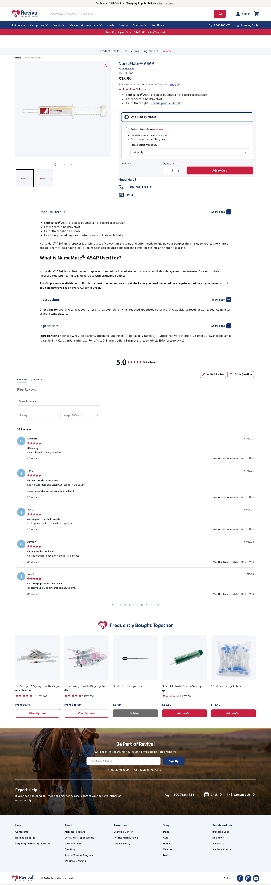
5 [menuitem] (137, 605)
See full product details (166, 103)
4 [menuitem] (133, 605)
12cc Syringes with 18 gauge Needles (85, 688)
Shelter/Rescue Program (79, 855)
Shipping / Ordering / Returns (32, 843)
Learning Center (123, 832)
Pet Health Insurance (126, 837)
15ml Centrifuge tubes (226, 686)
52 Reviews (40, 696)
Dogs (166, 832)
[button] (256, 14)
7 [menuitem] (146, 605)
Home (18, 57)
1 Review (185, 696)
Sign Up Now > (166, 3)
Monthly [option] (138, 152)
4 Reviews (88, 696)
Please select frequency (144, 145)
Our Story (70, 849)
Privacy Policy (122, 843)
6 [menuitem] (142, 605)
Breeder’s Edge (221, 832)
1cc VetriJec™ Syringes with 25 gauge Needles (37, 688)
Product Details (109, 51)
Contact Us (21, 832)
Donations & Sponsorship (79, 837)
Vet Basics (218, 843)
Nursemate (128, 68)
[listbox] (190, 152)
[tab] (213, 374)
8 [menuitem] (150, 605)
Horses (167, 843)
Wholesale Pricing (75, 861)
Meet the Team (73, 843)
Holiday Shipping (25, 837)
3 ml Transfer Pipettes (127, 686)
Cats (165, 837)
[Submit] (220, 14)
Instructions (131, 51)
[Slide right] (71, 164)
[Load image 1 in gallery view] (25, 178)
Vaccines (168, 849)
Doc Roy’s (218, 837)
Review (166, 51)
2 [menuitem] (125, 605)
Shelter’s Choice (221, 849)
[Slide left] (55, 164)
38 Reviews (141, 89)
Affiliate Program (75, 832)
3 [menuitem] (129, 605)
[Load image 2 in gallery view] (44, 178)
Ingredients (150, 51)
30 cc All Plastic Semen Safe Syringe (183, 688)
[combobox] (137, 14)
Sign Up (174, 761)
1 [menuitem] (120, 605)
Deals (166, 855)
